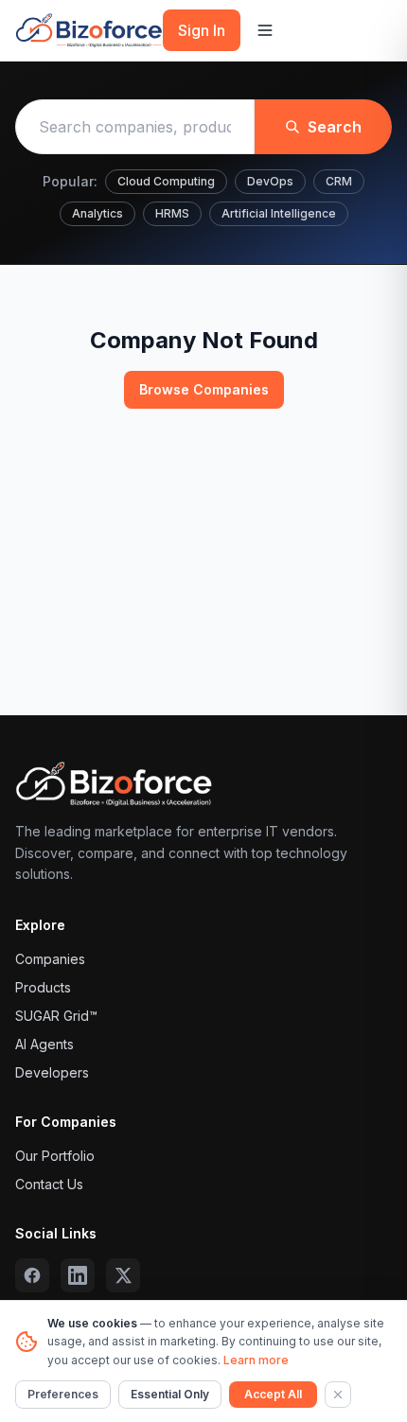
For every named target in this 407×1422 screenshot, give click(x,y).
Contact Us (49, 1184)
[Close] (338, 1394)
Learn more (256, 1360)
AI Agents (44, 1044)
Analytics (97, 213)
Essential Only (170, 1394)
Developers (52, 1072)
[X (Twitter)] (123, 1275)
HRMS (172, 213)
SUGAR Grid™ (56, 1016)
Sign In (201, 30)
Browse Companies (204, 389)
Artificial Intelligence (278, 213)
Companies (50, 959)
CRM (339, 181)
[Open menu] (265, 30)
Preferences (62, 1394)
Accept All (273, 1394)
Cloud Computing (166, 181)
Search (335, 126)
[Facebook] (32, 1275)
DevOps (270, 181)
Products (43, 987)
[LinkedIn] (78, 1275)
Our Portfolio (55, 1156)
